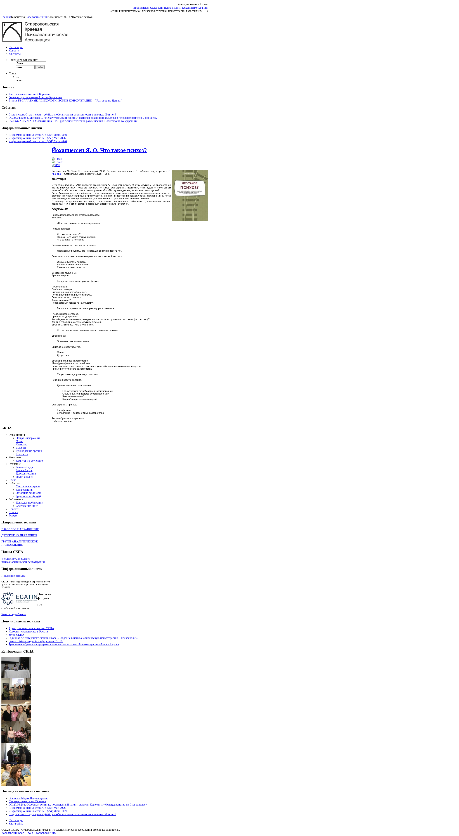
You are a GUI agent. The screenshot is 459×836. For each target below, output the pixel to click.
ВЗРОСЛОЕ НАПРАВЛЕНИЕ (20, 529)
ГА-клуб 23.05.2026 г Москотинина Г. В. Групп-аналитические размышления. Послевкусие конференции (73, 120)
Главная (6, 16)
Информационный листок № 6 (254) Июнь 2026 (38, 134)
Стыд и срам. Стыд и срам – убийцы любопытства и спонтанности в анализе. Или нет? (62, 114)
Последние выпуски (13, 575)
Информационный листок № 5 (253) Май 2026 (37, 138)
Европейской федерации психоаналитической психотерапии (170, 7)
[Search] (17, 77)
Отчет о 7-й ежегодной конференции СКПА (36, 641)
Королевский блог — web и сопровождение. (28, 832)
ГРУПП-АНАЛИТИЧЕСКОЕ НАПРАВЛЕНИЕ (19, 543)
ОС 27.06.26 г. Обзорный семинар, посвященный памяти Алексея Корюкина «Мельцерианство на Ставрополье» (78, 804)
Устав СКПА (16, 634)
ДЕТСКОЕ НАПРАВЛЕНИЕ (19, 535)
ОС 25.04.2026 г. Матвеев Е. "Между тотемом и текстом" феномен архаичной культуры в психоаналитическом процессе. (83, 117)
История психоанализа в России (28, 631)
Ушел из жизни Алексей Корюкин (30, 94)
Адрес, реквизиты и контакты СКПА (31, 628)
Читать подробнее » (13, 614)
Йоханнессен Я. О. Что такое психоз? (99, 150)
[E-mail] (57, 158)
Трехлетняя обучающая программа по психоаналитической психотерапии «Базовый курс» (64, 644)
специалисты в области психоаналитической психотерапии (23, 560)
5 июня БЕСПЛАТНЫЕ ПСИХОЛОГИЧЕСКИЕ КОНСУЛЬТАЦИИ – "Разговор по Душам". (65, 100)
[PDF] (56, 165)
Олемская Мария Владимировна (28, 798)
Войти (40, 67)
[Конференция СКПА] (16, 677)
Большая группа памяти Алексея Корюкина (35, 97)
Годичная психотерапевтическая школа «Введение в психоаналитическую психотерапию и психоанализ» (73, 637)
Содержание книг (36, 16)
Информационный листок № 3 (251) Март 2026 (38, 141)
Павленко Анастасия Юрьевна (27, 801)
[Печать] (57, 162)
